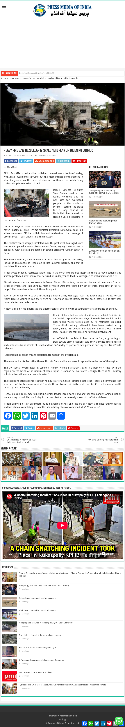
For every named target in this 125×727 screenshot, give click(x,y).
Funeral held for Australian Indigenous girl (37, 647)
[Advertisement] (62, 46)
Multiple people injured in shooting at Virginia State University (45, 623)
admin (8, 155)
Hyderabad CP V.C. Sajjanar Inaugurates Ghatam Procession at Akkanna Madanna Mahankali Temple (62, 685)
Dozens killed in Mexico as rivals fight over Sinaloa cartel (21, 440)
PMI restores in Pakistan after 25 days (35, 672)
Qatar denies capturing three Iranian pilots (103, 221)
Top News (52, 155)
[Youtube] (65, 719)
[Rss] (60, 719)
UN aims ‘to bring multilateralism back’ (103, 440)
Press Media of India (68, 716)
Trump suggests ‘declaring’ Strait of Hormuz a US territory (104, 191)
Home (5, 78)
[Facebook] (62, 719)
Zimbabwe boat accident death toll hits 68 (36, 73)
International (15, 78)
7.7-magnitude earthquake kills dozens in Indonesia (41, 660)
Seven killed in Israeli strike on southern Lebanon (40, 635)
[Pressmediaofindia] (62, 9)
